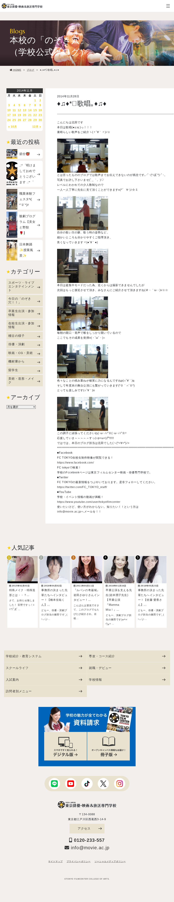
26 (19, 120)
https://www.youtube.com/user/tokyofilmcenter (88, 501)
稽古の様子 (16, 335)
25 (14, 120)
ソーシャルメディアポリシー (110, 861)
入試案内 (12, 679)
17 (9, 115)
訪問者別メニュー (19, 691)
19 (19, 115)
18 (14, 115)
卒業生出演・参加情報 (21, 313)
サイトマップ (55, 861)
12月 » (36, 126)
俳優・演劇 (16, 344)
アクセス (84, 828)
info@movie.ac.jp (69, 511)
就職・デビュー (100, 668)
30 (40, 120)
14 (30, 110)
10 (9, 110)
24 (9, 120)
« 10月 (12, 126)
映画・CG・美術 (20, 353)
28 (30, 120)
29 (35, 120)
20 (24, 115)
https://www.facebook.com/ (75, 462)
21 (30, 115)
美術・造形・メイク (21, 380)
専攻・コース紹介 (102, 656)
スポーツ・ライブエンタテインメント (21, 286)
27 (24, 120)
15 (35, 110)
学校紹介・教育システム (24, 656)
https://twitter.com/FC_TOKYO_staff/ (82, 487)
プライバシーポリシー (79, 861)
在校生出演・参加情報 (21, 325)
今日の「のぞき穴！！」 (19, 300)
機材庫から (16, 361)
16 (40, 110)
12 (19, 110)
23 (40, 115)
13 (24, 110)
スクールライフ (17, 668)
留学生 (13, 370)
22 (35, 115)
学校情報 (95, 679)
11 (14, 110)
